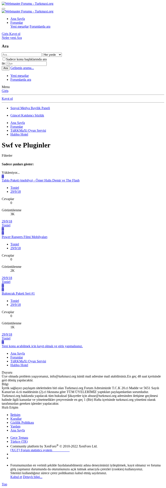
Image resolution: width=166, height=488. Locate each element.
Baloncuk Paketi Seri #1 (18, 293)
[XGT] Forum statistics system (40, 450)
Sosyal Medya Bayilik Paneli (30, 108)
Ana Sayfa (17, 19)
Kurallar (16, 418)
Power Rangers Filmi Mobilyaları (24, 237)
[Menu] (3, 8)
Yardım (15, 426)
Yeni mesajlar (19, 26)
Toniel (14, 188)
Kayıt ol (7, 98)
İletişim (15, 415)
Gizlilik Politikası (22, 422)
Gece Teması (19, 437)
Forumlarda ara (40, 26)
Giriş (5, 91)
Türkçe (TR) (19, 441)
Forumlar (16, 22)
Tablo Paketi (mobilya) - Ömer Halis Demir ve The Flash (41, 180)
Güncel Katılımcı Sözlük (27, 115)
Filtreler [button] (7, 155)
